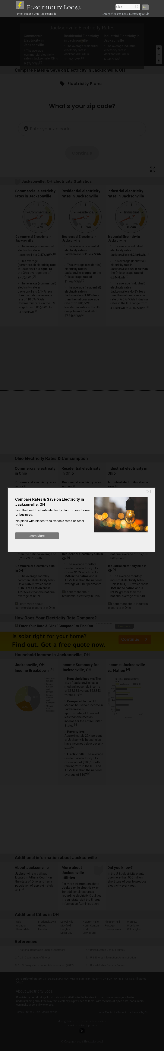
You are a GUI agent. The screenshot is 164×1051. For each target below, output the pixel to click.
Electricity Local (53, 7)
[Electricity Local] (20, 7)
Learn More (37, 536)
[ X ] (148, 491)
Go (145, 7)
